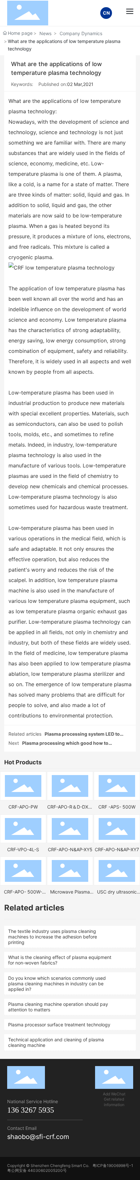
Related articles (24, 734)
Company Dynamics (81, 33)
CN (106, 13)
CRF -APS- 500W (116, 807)
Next (13, 743)
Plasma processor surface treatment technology (59, 1024)
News (45, 33)
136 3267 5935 (30, 1110)
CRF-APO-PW (23, 807)
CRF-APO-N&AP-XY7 (117, 849)
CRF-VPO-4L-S (23, 849)
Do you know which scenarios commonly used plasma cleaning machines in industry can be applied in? (57, 983)
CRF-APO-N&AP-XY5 (70, 849)
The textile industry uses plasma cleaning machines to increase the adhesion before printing (52, 936)
